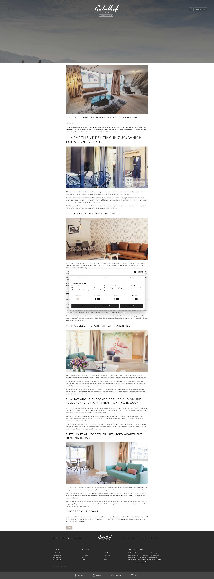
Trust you (136, 575)
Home (83, 553)
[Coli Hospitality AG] (107, 11)
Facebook (80, 575)
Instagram (98, 575)
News (83, 557)
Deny (83, 305)
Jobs (105, 557)
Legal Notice (136, 538)
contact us (121, 519)
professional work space (105, 384)
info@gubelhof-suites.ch (76, 538)
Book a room (200, 9)
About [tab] (132, 277)
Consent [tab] (81, 277)
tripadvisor (118, 575)
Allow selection (107, 305)
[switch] (97, 299)
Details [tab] (107, 277)
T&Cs (155, 538)
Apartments (85, 555)
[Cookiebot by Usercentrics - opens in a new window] (135, 272)
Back (69, 527)
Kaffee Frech (107, 553)
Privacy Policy (146, 538)
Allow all (131, 305)
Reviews (84, 559)
